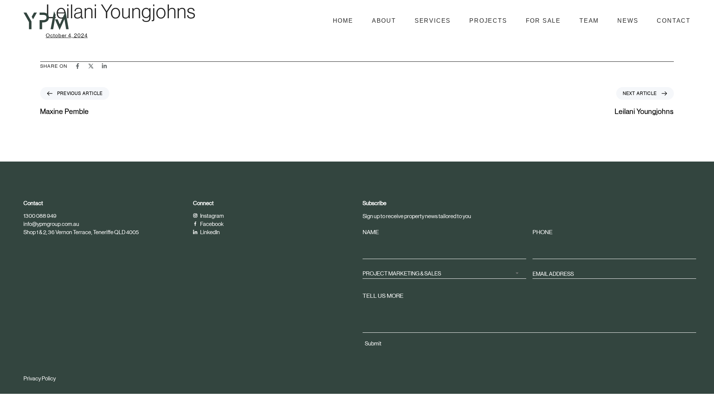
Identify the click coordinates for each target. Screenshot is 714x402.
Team (589, 20)
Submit (373, 343)
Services (433, 20)
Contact (674, 20)
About (384, 20)
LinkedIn (209, 232)
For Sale (543, 20)
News (627, 20)
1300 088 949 (40, 216)
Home (343, 20)
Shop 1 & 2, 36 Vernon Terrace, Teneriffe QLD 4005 (81, 232)
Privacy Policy (39, 378)
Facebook (211, 224)
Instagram (211, 216)
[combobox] (444, 273)
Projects (488, 20)
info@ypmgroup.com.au (51, 224)
